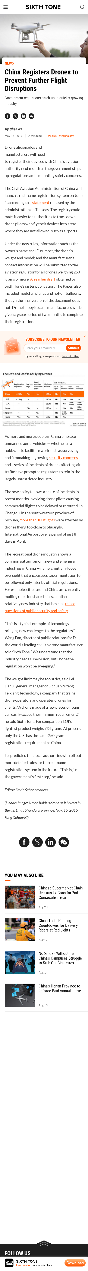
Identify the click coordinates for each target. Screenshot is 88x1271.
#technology (66, 135)
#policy (52, 135)
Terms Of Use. (70, 356)
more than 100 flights (37, 520)
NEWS (9, 63)
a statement (39, 203)
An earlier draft (42, 279)
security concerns (63, 458)
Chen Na (15, 128)
